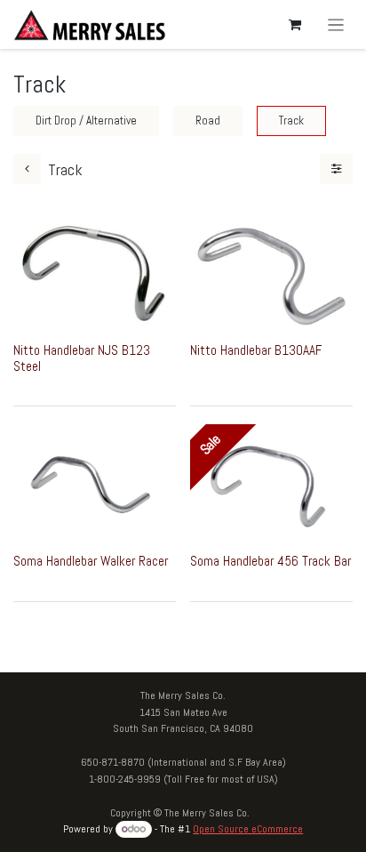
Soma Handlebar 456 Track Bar (270, 560)
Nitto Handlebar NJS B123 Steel (81, 358)
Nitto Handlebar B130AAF (256, 350)
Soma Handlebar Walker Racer (90, 560)
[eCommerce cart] (295, 25)
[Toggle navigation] (336, 24)
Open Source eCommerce (248, 829)
